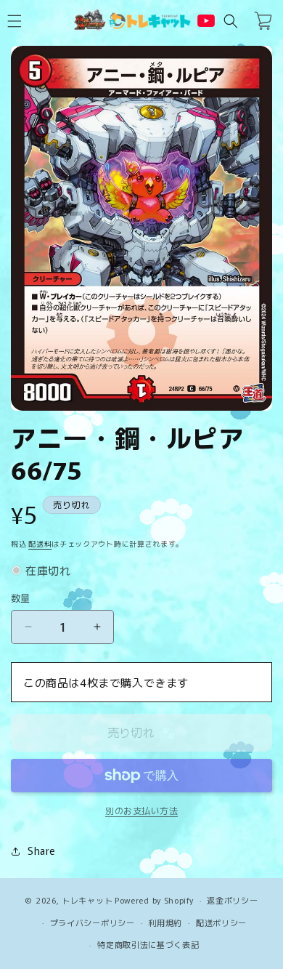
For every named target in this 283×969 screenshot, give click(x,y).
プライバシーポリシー (92, 922)
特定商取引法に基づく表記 (148, 944)
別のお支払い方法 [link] (141, 810)
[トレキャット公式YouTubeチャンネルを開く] (206, 21)
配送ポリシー (221, 922)
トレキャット (87, 900)
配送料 (40, 543)
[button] (231, 21)
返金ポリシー (232, 900)
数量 (20, 598)
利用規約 (165, 922)
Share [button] (41, 850)
